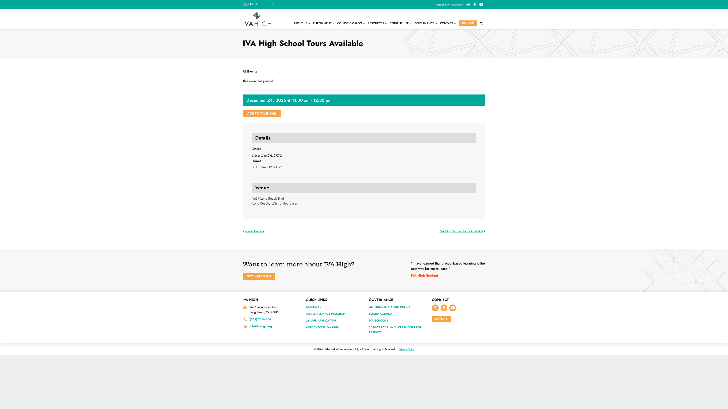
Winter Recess (254, 231)
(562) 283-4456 (260, 319)
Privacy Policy (406, 349)
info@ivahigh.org (261, 326)
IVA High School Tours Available (461, 231)
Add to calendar (261, 113)
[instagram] (435, 307)
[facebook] (444, 307)
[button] (481, 23)
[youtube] (452, 307)
